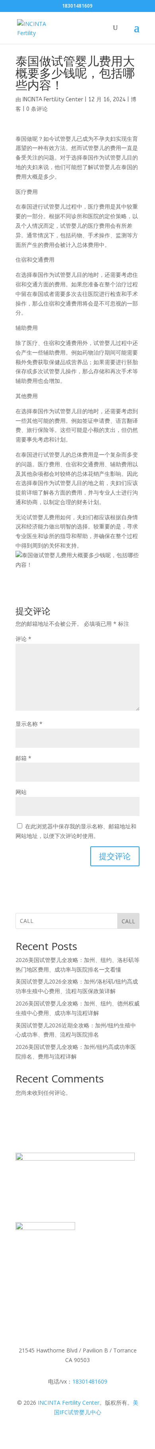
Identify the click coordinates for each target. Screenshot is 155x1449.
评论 (23, 639)
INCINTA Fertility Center (53, 99)
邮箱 (23, 758)
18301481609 (89, 1381)
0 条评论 (37, 109)
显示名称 (29, 723)
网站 (21, 792)
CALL (128, 921)
